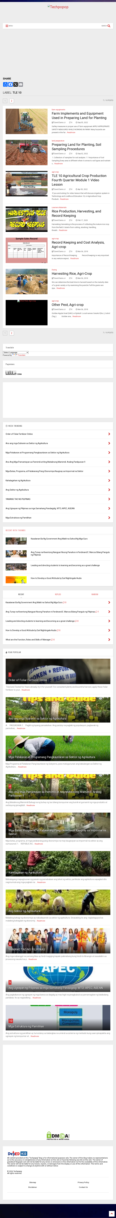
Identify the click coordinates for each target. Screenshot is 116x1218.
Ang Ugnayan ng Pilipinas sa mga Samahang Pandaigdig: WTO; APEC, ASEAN (55, 988)
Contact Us (83, 1187)
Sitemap (32, 1182)
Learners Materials (59, 207)
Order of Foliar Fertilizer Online (27, 680)
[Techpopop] (58, 7)
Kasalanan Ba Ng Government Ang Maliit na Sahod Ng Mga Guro (59, 539)
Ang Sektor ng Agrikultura (24, 911)
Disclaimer (32, 1187)
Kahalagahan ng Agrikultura (25, 872)
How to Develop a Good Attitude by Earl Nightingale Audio (56, 578)
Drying (54, 270)
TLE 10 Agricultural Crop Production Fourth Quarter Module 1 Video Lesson (79, 180)
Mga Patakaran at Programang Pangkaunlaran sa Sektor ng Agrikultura (51, 757)
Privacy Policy (83, 1182)
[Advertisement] (58, 15)
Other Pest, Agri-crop (68, 305)
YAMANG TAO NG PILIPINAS (26, 949)
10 (10, 1020)
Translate (21, 355)
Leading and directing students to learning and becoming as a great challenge (65, 565)
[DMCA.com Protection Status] (58, 1139)
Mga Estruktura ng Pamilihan (26, 1026)
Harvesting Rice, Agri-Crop (72, 274)
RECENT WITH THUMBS (15, 530)
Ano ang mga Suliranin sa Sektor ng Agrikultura (37, 718)
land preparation (58, 141)
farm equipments (58, 110)
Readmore (71, 132)
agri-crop (55, 172)
